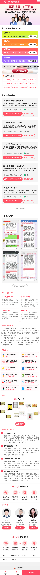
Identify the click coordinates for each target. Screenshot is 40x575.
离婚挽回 (32, 83)
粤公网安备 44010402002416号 (20, 568)
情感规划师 (19, 522)
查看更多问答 (20, 208)
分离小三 (14, 79)
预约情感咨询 (20, 71)
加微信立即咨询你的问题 (12, 114)
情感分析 (5, 555)
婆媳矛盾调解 (15, 87)
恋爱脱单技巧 (32, 87)
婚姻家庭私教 (33, 522)
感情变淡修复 (23, 87)
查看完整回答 (28, 114)
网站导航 (15, 560)
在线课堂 (25, 555)
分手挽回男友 (6, 87)
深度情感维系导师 (6, 525)
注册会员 (35, 555)
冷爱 (6, 520)
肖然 (20, 520)
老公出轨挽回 (6, 79)
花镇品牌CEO (20, 525)
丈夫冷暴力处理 (18, 83)
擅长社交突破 (33, 525)
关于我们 (5, 560)
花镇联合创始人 (7, 522)
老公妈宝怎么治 (32, 79)
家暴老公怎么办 (22, 79)
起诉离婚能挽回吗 (7, 83)
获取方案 (33, 36)
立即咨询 (6, 528)
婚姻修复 (26, 83)
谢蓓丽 (33, 520)
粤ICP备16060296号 (20, 569)
